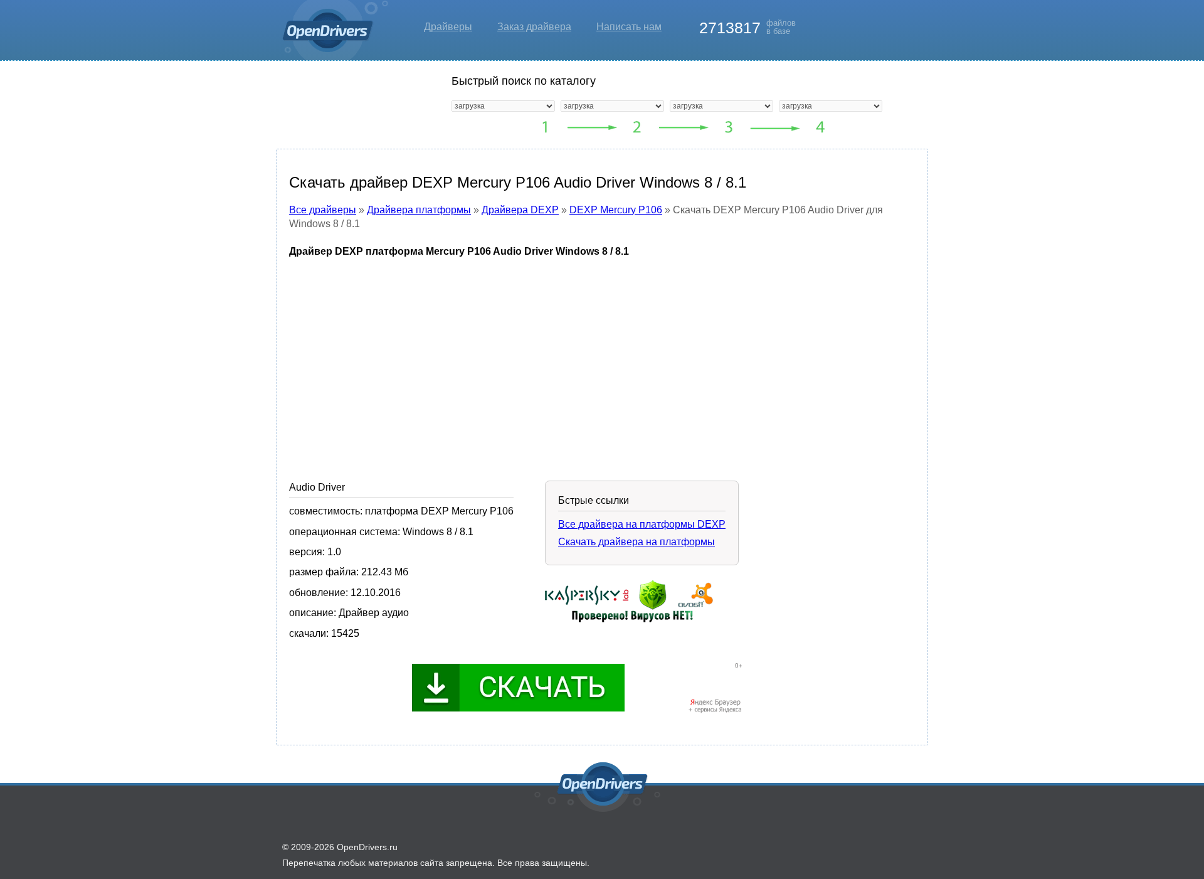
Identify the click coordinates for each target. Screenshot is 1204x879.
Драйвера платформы (419, 210)
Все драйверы (322, 210)
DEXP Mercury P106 (615, 210)
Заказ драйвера (534, 26)
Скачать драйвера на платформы (636, 541)
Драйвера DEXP (520, 210)
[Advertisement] (602, 359)
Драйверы (448, 26)
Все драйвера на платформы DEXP (642, 524)
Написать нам (629, 26)
